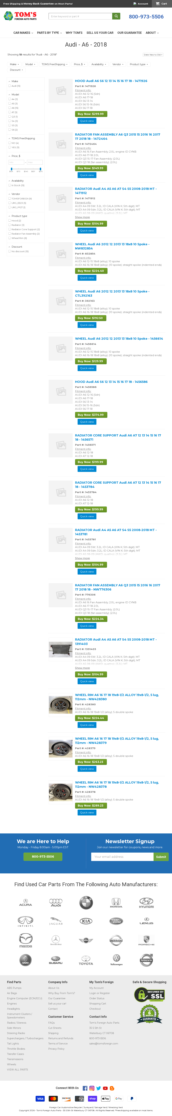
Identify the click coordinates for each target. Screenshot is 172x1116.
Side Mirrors (14, 1027)
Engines (12, 1003)
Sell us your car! (57, 1003)
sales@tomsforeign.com (103, 1043)
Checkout (95, 1008)
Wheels (11, 1064)
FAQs (51, 1022)
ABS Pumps (14, 987)
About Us (53, 987)
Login (92, 993)
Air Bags (12, 993)
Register (105, 993)
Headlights (13, 1008)
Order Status (96, 998)
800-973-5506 (146, 16)
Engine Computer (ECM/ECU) (24, 998)
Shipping (53, 1033)
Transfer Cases (15, 1054)
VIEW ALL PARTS (17, 1069)
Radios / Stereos (16, 1022)
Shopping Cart (97, 1003)
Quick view (87, 120)
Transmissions (15, 1059)
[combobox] (84, 16)
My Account (96, 987)
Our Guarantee (57, 998)
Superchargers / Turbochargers (25, 1038)
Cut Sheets (54, 1027)
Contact (53, 1008)
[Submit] (116, 16)
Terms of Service (58, 1043)
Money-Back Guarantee (39, 3)
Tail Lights (13, 1043)
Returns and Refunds (60, 1038)
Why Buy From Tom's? (61, 993)
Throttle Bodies (16, 1048)
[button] (153, 55)
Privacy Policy (56, 1048)
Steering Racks (16, 1033)
